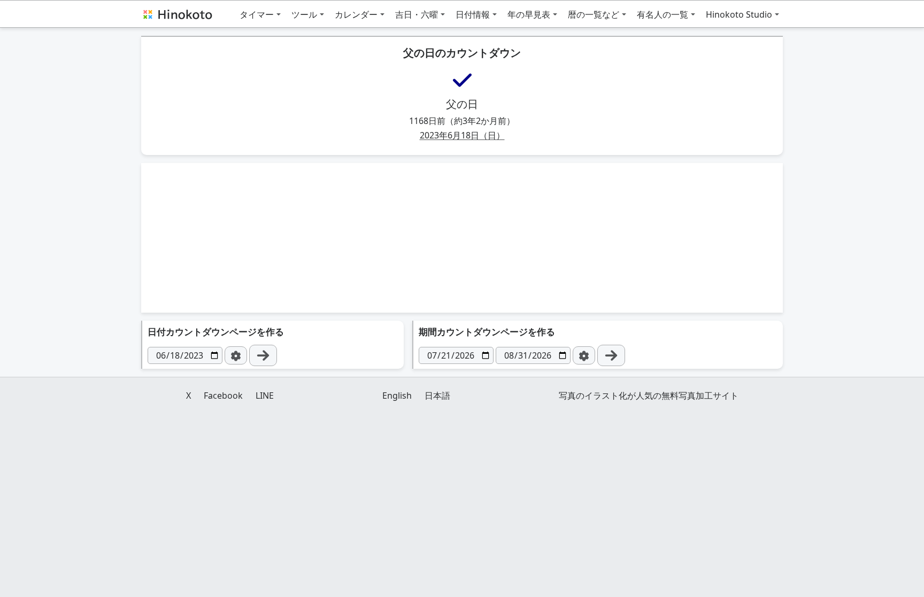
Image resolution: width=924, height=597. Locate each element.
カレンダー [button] (356, 14)
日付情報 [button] (473, 14)
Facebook (223, 395)
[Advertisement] (462, 238)
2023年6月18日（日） (462, 135)
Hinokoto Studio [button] (739, 14)
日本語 (437, 395)
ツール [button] (304, 14)
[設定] (236, 355)
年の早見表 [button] (528, 14)
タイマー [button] (257, 14)
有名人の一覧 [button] (662, 14)
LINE (265, 395)
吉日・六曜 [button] (416, 14)
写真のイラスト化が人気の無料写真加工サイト (648, 395)
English (397, 395)
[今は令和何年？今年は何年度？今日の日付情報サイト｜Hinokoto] (177, 14)
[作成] (263, 355)
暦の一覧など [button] (593, 14)
